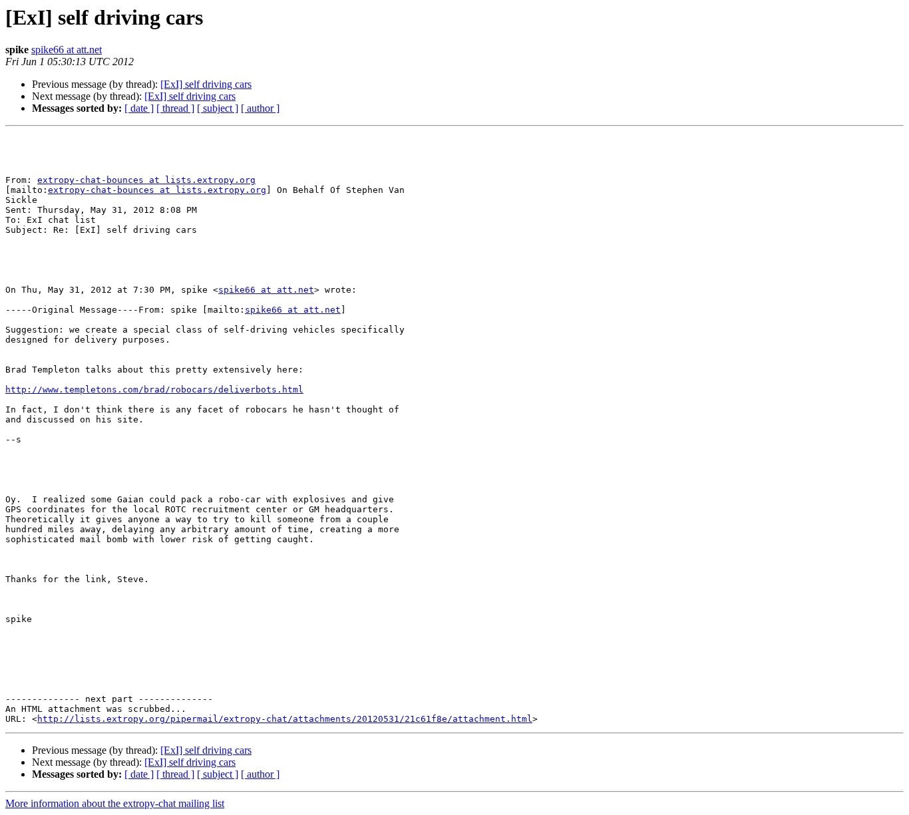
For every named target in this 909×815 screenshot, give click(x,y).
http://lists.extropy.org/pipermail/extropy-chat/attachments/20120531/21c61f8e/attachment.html (284, 719)
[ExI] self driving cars (206, 84)
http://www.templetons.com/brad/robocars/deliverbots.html (154, 390)
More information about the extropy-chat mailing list (114, 803)
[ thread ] (175, 108)
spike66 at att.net (66, 49)
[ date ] (139, 108)
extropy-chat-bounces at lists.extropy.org (146, 180)
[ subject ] (217, 108)
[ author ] (260, 108)
